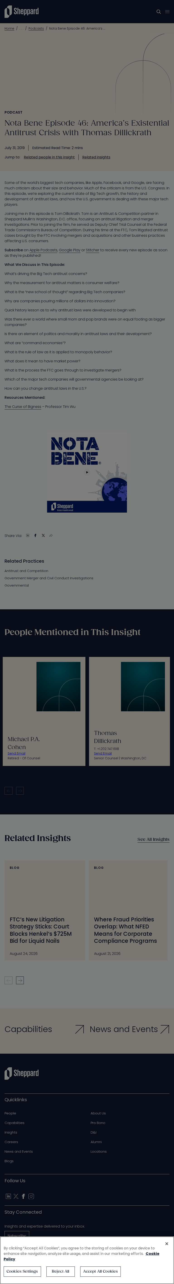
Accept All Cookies (100, 1271)
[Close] (167, 1244)
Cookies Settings (22, 1271)
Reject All (60, 1271)
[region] (87, 1260)
